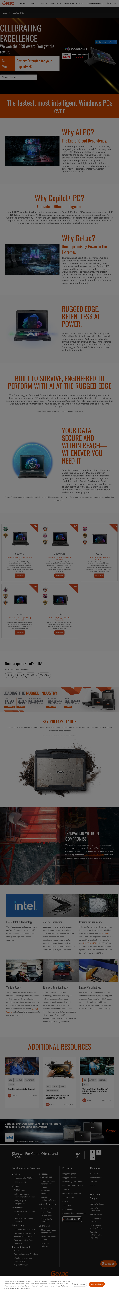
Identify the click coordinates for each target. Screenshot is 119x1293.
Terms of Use (15, 1288)
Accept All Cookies (96, 1284)
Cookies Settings (79, 1284)
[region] (59, 1284)
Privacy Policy (60, 1286)
